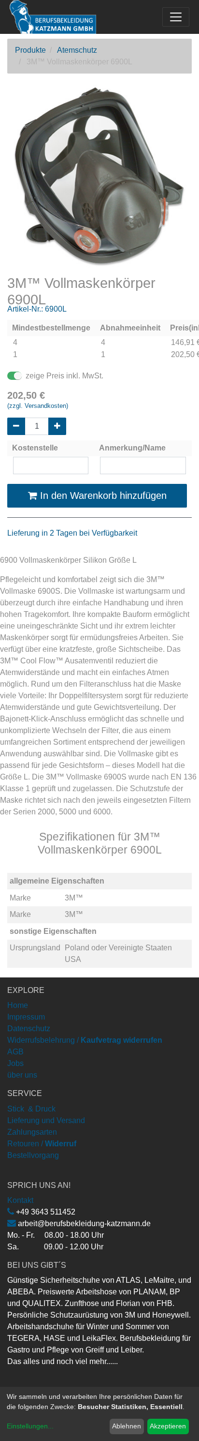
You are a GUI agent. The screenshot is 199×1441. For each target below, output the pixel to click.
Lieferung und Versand (46, 1120)
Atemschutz (77, 50)
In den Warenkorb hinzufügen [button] (102, 495)
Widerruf (60, 1144)
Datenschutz (28, 1028)
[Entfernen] (16, 426)
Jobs (15, 1063)
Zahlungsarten (32, 1132)
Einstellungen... (30, 1426)
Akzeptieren (168, 1426)
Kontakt (20, 1200)
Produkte (30, 50)
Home (17, 1005)
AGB (15, 1052)
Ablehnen (126, 1426)
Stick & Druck (31, 1109)
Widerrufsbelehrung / (84, 1040)
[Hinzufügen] (57, 426)
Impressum (26, 1017)
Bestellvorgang (33, 1155)
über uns (22, 1075)
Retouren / (25, 1144)
